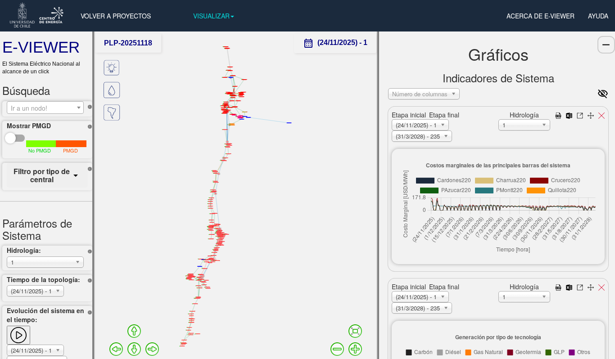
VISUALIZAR (211, 15)
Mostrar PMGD (29, 125)
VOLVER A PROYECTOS (116, 15)
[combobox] (45, 107)
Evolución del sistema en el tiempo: (45, 315)
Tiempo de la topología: (43, 279)
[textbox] (45, 108)
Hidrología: (24, 250)
